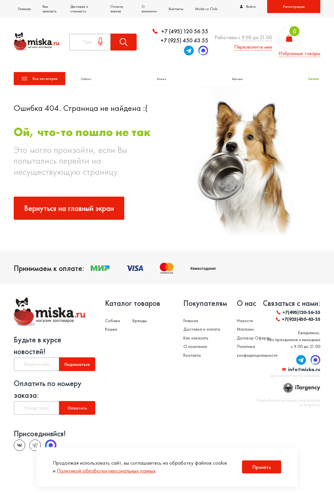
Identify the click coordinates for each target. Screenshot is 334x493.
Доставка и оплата (201, 329)
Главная (24, 8)
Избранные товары (299, 53)
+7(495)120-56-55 (301, 312)
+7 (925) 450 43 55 (184, 40)
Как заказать (49, 9)
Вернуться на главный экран (69, 208)
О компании (149, 9)
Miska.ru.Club (206, 8)
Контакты (176, 8)
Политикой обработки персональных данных (106, 470)
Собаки (86, 79)
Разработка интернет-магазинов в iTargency (288, 402)
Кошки (161, 79)
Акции (313, 79)
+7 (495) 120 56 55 (184, 31)
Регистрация (294, 6)
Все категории (45, 78)
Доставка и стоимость (79, 9)
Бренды (237, 79)
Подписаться (77, 364)
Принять (261, 467)
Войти (251, 6)
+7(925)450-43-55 (301, 319)
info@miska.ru (304, 369)
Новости (245, 320)
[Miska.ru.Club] (35, 445)
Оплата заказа (116, 9)
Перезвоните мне (253, 46)
